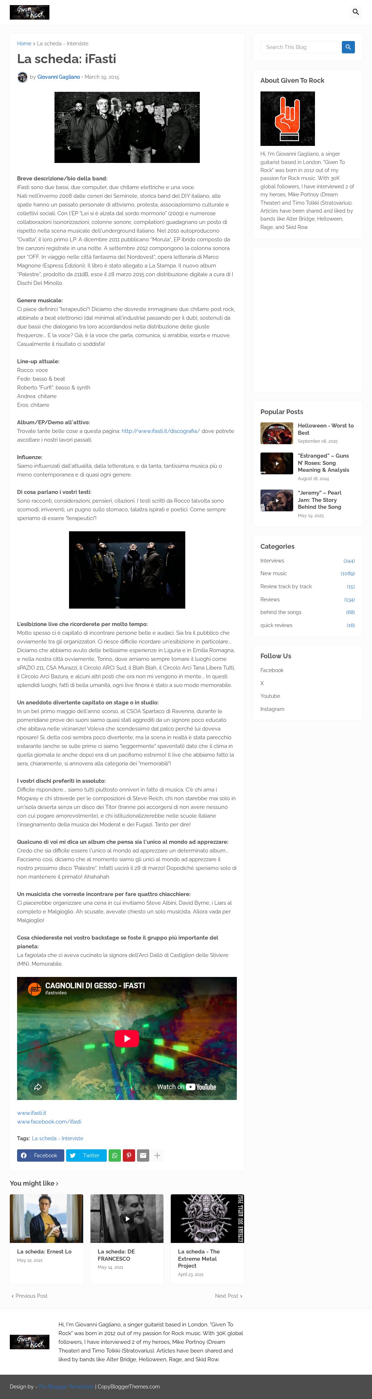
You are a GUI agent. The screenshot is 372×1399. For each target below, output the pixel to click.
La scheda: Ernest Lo (44, 1251)
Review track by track (307, 586)
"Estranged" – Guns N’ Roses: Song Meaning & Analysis (323, 463)
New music (307, 573)
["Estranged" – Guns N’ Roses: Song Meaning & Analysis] (276, 463)
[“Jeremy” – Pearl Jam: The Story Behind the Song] (276, 500)
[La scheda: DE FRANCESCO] (127, 1218)
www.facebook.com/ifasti (49, 1121)
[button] (356, 12)
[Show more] (157, 1155)
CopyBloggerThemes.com (129, 1387)
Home (24, 43)
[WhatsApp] (115, 1155)
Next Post (226, 1296)
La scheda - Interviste (62, 43)
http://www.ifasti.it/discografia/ (161, 431)
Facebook (271, 670)
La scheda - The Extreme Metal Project (199, 1258)
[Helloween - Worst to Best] (276, 433)
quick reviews (307, 625)
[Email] (143, 1155)
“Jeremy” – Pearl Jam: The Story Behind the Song (319, 500)
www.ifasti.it (31, 1113)
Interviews (307, 561)
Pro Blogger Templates (66, 1387)
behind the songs (307, 612)
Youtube (270, 696)
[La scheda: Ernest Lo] (46, 1218)
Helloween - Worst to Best (326, 429)
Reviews (307, 599)
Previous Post (32, 1296)
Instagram (272, 709)
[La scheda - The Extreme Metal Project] (207, 1218)
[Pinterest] (129, 1155)
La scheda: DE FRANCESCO (116, 1255)
